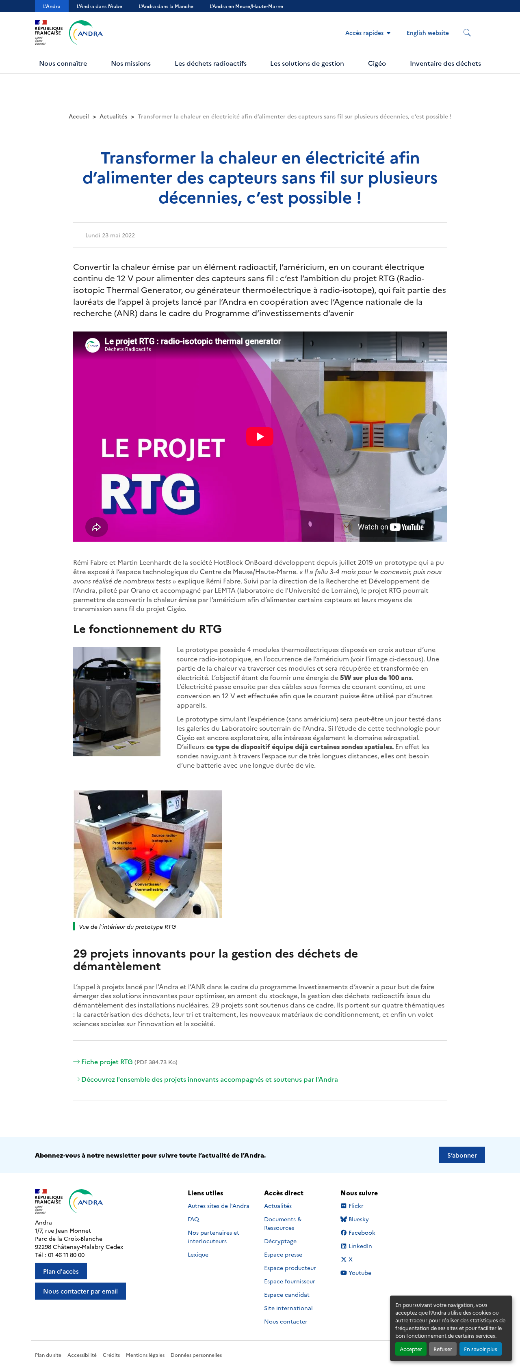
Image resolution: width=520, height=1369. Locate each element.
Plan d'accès (61, 1271)
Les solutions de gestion (307, 62)
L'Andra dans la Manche (166, 5)
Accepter (411, 1348)
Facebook (361, 1232)
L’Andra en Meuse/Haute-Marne (246, 5)
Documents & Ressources (282, 1223)
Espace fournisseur (289, 1281)
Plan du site (48, 1354)
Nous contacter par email (80, 1291)
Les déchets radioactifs (211, 62)
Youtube (359, 1272)
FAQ (193, 1219)
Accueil (79, 116)
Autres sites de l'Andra (218, 1205)
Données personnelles (196, 1354)
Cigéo (377, 62)
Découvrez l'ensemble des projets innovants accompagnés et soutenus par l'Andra (209, 1078)
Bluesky (358, 1219)
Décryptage (280, 1241)
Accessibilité (82, 1354)
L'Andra (52, 5)
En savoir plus (480, 1348)
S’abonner (462, 1155)
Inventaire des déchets (445, 62)
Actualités (113, 116)
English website (428, 32)
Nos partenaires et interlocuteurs (213, 1236)
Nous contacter (286, 1321)
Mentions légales (145, 1354)
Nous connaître (63, 62)
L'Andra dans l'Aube (99, 5)
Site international (288, 1308)
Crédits (111, 1354)
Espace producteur (290, 1268)
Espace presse (283, 1254)
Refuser (442, 1348)
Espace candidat (287, 1294)
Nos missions (131, 62)
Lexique (198, 1254)
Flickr (356, 1205)
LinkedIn (360, 1246)
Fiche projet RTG (129, 1061)
